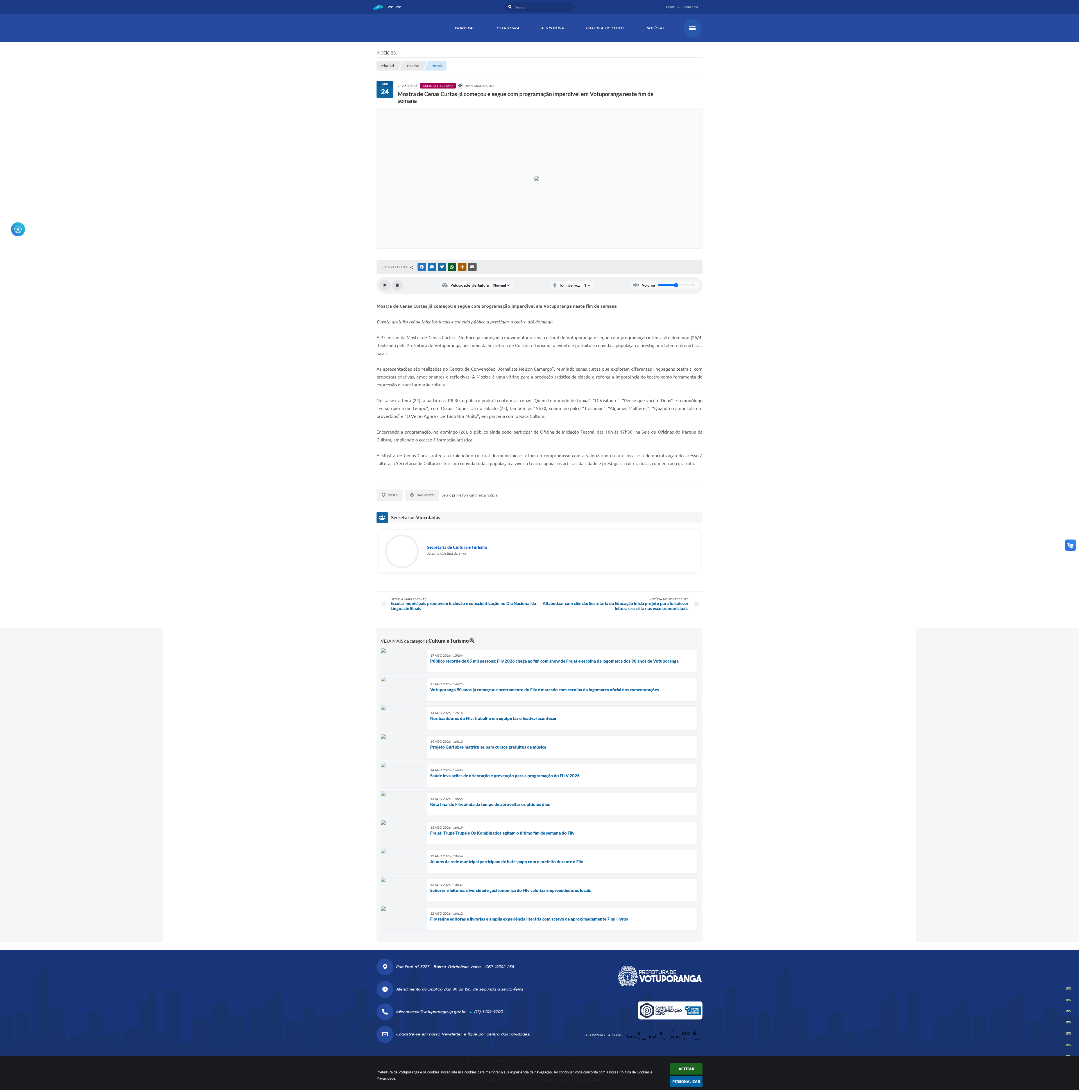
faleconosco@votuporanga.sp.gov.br (431, 1012)
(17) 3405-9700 (488, 1012)
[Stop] (397, 285)
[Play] (385, 285)
